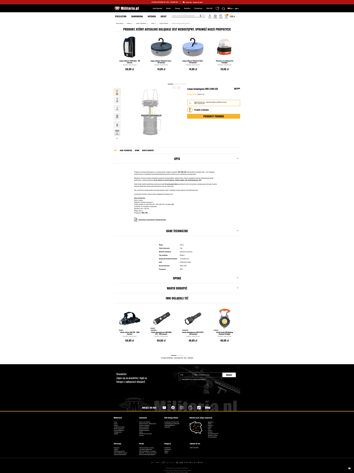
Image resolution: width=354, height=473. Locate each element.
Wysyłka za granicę (144, 430)
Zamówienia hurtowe (119, 427)
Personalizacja (198, 8)
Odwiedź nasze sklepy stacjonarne (200, 418)
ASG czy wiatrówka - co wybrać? (147, 451)
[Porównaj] (174, 87)
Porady (141, 443)
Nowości (168, 8)
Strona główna (119, 23)
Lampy (152, 23)
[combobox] (188, 15)
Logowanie (167, 427)
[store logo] (126, 8)
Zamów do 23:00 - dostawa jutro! (147, 423)
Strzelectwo (167, 447)
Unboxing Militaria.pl (169, 425)
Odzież (166, 453)
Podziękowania (118, 432)
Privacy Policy (169, 472)
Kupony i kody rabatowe (120, 454)
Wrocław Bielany (212, 437)
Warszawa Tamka (212, 435)
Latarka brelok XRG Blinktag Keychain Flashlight (224, 333)
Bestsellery (187, 8)
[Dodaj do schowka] (179, 87)
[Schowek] (215, 16)
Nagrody (116, 433)
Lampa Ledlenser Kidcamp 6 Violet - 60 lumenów (193, 61)
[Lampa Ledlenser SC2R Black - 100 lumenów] (130, 48)
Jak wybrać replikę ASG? (145, 449)
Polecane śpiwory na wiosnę (146, 447)
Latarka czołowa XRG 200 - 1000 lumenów (129, 333)
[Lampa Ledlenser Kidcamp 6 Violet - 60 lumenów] (193, 48)
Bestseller (121, 330)
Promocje (177, 8)
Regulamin (116, 447)
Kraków (210, 427)
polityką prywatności (199, 379)
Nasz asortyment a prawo (120, 453)
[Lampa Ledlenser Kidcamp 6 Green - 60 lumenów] (161, 48)
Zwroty (141, 432)
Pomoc (116, 423)
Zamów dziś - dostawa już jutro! (194, 2)
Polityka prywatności (119, 451)
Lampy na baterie (163, 23)
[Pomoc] (223, 8)
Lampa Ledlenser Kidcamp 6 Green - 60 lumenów (161, 61)
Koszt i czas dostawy (144, 422)
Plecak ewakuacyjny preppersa (147, 454)
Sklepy (218, 7)
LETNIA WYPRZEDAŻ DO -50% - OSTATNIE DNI (165, 2)
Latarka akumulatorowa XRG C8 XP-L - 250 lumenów (193, 333)
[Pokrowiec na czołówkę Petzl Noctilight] (225, 48)
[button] (237, 8)
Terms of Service (180, 472)
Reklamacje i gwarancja (145, 433)
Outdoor (129, 23)
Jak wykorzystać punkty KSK (171, 423)
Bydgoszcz (211, 422)
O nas (115, 422)
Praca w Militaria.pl (119, 430)
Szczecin (210, 432)
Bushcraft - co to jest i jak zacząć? (148, 453)
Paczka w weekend (144, 425)
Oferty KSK (209, 8)
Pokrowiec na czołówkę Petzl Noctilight (224, 61)
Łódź (209, 428)
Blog (207, 407)
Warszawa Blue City (213, 433)
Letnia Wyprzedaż (157, 8)
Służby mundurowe (119, 428)
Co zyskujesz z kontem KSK (171, 422)
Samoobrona (167, 449)
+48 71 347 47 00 (194, 447)
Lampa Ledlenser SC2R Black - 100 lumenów (129, 61)
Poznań (210, 430)
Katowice (210, 425)
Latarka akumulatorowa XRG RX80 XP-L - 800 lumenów (161, 333)
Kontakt (116, 425)
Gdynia (209, 423)
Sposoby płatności (144, 428)
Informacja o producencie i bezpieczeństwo (152, 220)
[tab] (177, 161)
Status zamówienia (144, 427)
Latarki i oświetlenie (141, 23)
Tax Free (141, 435)
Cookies (116, 449)
